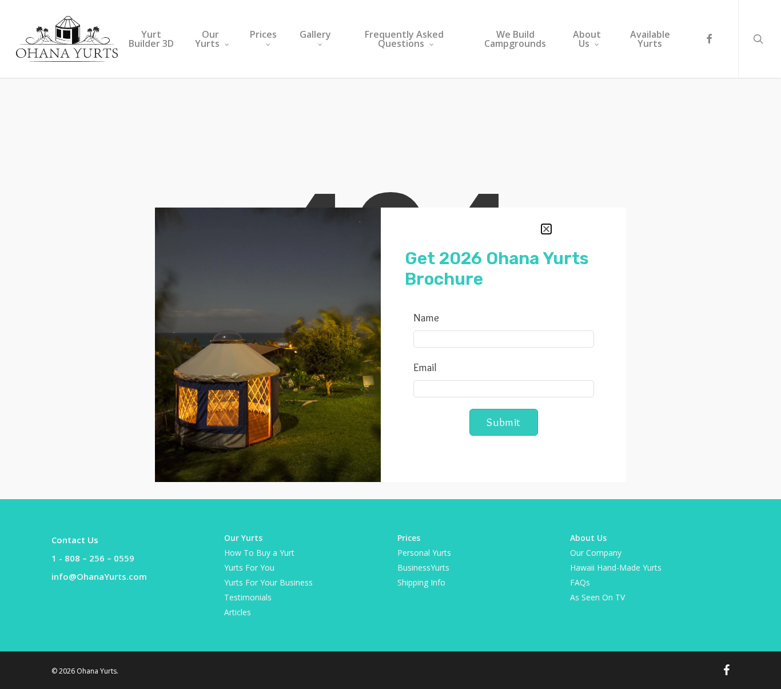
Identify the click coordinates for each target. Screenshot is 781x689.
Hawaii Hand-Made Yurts (616, 567)
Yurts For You (249, 567)
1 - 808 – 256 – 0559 (92, 558)
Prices (408, 537)
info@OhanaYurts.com (99, 576)
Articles (237, 612)
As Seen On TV (597, 597)
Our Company (595, 552)
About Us (588, 537)
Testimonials (248, 597)
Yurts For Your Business (268, 582)
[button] (546, 229)
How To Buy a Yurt (259, 552)
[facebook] (709, 39)
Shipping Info (421, 582)
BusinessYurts (423, 567)
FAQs (580, 582)
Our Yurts (243, 537)
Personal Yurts (424, 552)
